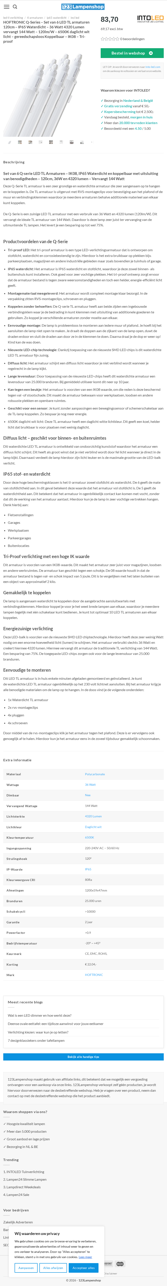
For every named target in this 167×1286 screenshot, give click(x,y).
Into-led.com (152, 66)
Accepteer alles (84, 1268)
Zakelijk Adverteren (18, 1222)
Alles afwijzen (53, 1268)
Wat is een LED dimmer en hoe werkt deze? (39, 1015)
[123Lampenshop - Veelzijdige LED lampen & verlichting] (83, 6)
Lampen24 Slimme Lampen (27, 1179)
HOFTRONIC (94, 975)
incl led (75, 17)
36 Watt (90, 784)
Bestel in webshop (128, 53)
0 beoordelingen (132, 39)
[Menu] (6, 7)
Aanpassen (26, 1268)
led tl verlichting (13, 17)
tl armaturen (35, 17)
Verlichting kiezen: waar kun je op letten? (38, 1032)
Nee (87, 795)
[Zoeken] (15, 6)
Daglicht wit (93, 827)
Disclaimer (110, 1273)
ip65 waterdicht (57, 17)
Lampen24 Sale (18, 1194)
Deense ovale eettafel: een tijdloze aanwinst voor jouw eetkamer (56, 1023)
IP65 (88, 869)
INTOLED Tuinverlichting (25, 1172)
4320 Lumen (93, 816)
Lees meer (85, 1257)
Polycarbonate (95, 774)
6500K (89, 837)
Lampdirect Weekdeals (24, 1187)
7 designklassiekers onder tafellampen (36, 1040)
